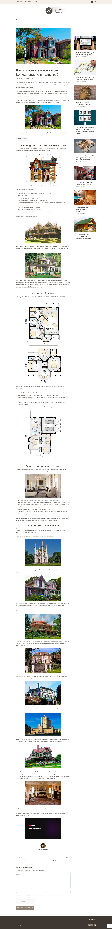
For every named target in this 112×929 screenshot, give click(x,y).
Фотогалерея (86, 20)
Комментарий (20, 874)
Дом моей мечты (83, 161)
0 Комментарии (29, 78)
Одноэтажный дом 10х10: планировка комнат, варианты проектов (85, 158)
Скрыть (25, 138)
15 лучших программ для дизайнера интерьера (85, 54)
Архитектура (33, 20)
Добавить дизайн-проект (33, 1)
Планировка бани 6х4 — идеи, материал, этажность (84, 209)
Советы (77, 20)
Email (46, 892)
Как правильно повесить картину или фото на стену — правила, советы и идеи (85, 130)
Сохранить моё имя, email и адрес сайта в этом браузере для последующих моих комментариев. (39, 895)
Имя (17, 892)
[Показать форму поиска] (16, 20)
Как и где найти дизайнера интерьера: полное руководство (27, 859)
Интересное (68, 20)
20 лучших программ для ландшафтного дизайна (85, 78)
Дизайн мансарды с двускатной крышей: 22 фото (57, 859)
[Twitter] (92, 925)
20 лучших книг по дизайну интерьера (83, 103)
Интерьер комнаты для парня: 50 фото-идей (84, 183)
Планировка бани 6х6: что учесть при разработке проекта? (84, 236)
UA (95, 1)
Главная (24, 20)
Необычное (59, 20)
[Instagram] (95, 925)
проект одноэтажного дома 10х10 (47, 148)
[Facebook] (92, 2)
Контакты (92, 919)
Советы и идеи (83, 56)
